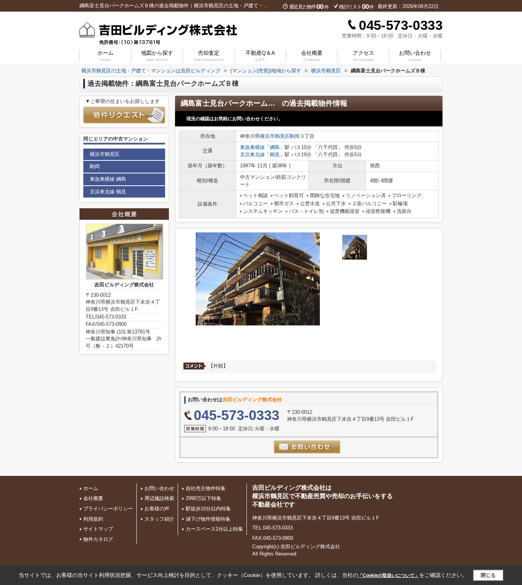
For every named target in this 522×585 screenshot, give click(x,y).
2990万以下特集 (203, 498)
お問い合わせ (415, 56)
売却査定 (208, 56)
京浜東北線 (252, 154)
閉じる (488, 575)
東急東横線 (252, 147)
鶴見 (275, 154)
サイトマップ (98, 529)
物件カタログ (98, 539)
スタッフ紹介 (159, 519)
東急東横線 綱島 (108, 179)
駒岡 (295, 136)
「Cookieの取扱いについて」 (388, 575)
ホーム (105, 56)
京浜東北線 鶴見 (108, 191)
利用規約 (93, 519)
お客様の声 (156, 508)
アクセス (363, 56)
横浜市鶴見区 (275, 136)
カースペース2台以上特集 (214, 529)
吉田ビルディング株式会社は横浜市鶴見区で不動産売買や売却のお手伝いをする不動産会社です (322, 496)
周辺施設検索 (159, 498)
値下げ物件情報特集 (208, 519)
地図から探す (157, 56)
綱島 (275, 147)
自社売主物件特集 (205, 488)
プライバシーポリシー (108, 508)
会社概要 (312, 56)
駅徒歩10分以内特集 (208, 508)
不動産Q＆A (260, 56)
